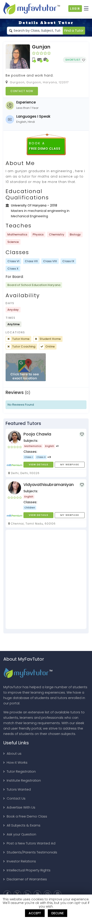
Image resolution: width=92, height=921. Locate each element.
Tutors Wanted (19, 789)
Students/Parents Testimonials (32, 852)
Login (75, 9)
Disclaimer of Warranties (27, 879)
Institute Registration (24, 780)
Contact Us (16, 798)
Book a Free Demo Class (27, 816)
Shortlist (73, 60)
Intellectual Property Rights (28, 870)
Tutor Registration (21, 771)
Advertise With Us (21, 807)
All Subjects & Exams (23, 825)
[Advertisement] (46, 579)
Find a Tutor (74, 30)
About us (14, 753)
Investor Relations (21, 861)
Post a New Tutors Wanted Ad (31, 843)
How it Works (17, 762)
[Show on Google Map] (26, 367)
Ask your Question (21, 834)
